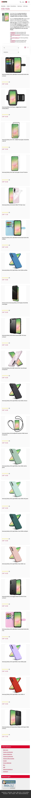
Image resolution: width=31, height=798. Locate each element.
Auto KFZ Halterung (15, 37)
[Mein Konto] (23, 2)
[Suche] (20, 2)
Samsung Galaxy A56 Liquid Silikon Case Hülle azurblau (14, 270)
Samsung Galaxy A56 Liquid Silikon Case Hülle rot (13, 694)
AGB (4, 767)
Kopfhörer (13, 41)
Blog (4, 765)
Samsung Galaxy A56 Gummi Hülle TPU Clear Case (13, 205)
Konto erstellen (25, 792)
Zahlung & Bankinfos (7, 754)
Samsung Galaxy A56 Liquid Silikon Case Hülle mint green (15, 498)
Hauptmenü (4, 792)
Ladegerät (13, 33)
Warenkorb (10, 792)
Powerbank (13, 40)
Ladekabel (13, 32)
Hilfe (17, 793)
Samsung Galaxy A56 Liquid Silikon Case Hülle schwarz (14, 400)
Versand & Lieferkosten (8, 756)
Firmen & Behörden (7, 763)
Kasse (14, 792)
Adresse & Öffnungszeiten (8, 758)
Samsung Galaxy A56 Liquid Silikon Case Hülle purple (14, 661)
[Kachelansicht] (25, 47)
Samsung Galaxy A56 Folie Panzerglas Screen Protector (15, 172)
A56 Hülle (5, 9)
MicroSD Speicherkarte (15, 35)
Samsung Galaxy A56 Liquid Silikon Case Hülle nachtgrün (15, 531)
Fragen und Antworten (8, 752)
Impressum (5, 771)
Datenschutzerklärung (8, 769)
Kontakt (5, 760)
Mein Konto (5, 750)
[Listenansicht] (28, 47)
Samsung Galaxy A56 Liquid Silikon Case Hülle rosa (13, 563)
